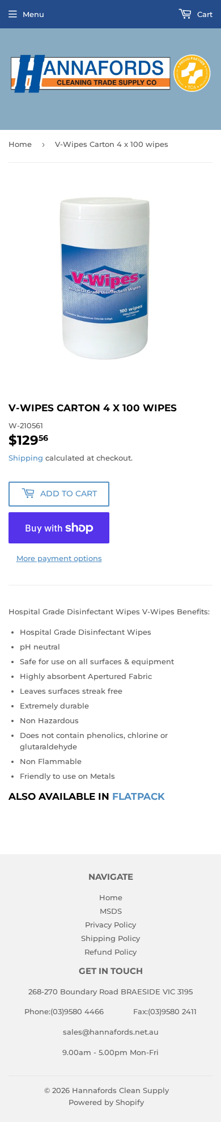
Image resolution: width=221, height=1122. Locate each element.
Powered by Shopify (106, 1102)
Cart (203, 14)
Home (20, 144)
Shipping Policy (110, 938)
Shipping (25, 457)
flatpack (138, 796)
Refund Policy (110, 951)
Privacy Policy (110, 924)
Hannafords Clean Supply (120, 1090)
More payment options (59, 558)
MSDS (111, 911)
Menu (33, 14)
